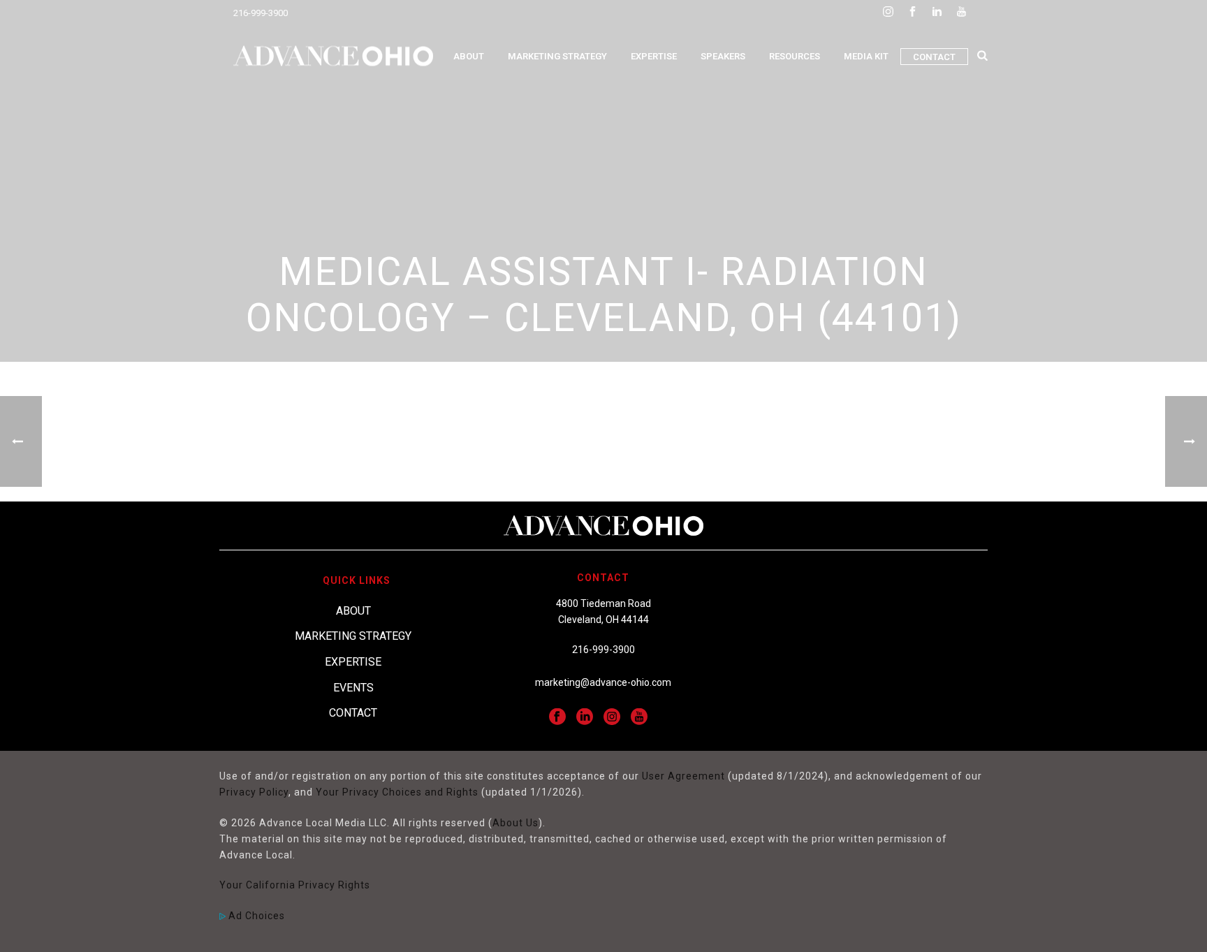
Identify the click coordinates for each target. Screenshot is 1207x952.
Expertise (654, 56)
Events (353, 687)
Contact (934, 57)
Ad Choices (255, 915)
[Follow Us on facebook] (557, 717)
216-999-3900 (260, 13)
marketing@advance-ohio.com (603, 682)
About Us (515, 822)
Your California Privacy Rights (294, 885)
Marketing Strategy (557, 56)
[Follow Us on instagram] (612, 717)
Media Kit (866, 56)
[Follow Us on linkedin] (584, 717)
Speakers (723, 56)
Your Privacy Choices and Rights (397, 792)
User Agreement (683, 776)
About (468, 56)
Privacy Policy (253, 792)
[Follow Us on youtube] (639, 717)
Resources (794, 56)
